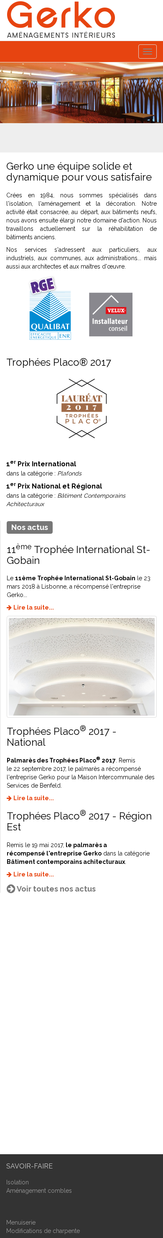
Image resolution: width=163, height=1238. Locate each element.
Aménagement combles (39, 1190)
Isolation (17, 1182)
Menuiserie (21, 1222)
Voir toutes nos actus (56, 888)
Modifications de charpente (43, 1231)
